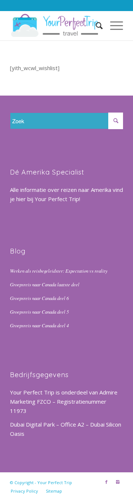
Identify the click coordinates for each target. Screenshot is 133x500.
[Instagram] (117, 481)
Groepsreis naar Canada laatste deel (44, 284)
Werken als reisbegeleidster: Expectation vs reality (59, 271)
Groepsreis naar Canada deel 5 (39, 311)
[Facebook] (106, 481)
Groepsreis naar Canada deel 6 (39, 298)
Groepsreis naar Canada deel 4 (39, 325)
